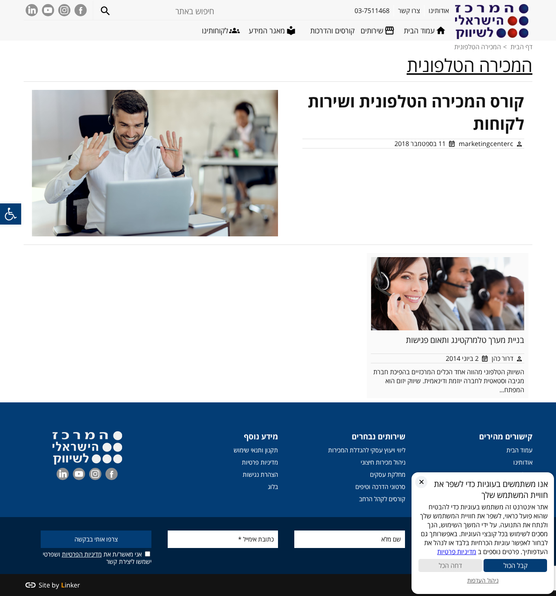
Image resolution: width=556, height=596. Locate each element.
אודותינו (522, 462)
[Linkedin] (32, 10)
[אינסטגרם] (64, 10)
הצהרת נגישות (260, 474)
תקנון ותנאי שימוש (256, 450)
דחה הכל (450, 565)
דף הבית (521, 46)
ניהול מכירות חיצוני (383, 462)
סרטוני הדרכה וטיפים (380, 486)
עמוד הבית (519, 450)
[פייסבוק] (80, 10)
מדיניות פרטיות (260, 462)
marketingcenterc (486, 143)
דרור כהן (502, 358)
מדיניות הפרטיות (82, 554)
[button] (10, 214)
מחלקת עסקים (387, 474)
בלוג (273, 486)
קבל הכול (515, 565)
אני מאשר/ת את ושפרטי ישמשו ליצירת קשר (97, 557)
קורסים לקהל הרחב (382, 499)
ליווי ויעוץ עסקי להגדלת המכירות (366, 450)
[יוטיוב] (48, 10)
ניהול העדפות (483, 580)
